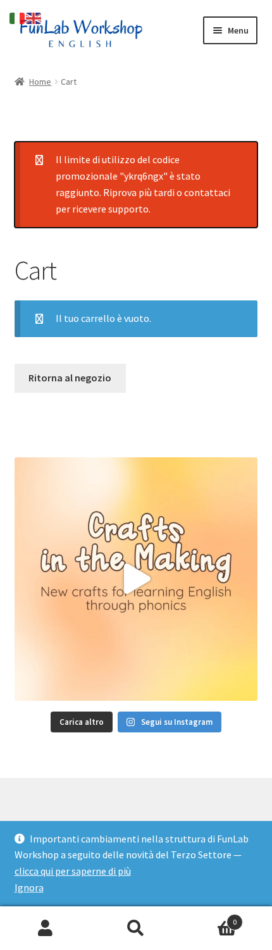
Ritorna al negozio (69, 377)
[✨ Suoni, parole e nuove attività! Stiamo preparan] (136, 579)
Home (40, 81)
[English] (34, 17)
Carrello (209, 917)
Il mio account (45, 928)
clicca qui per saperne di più (73, 871)
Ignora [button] (29, 887)
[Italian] (17, 17)
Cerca (135, 928)
